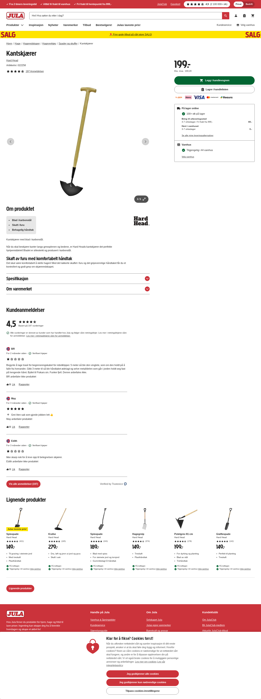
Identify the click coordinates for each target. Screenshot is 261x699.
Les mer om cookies (145, 662)
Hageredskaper (31, 43)
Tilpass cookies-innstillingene (143, 690)
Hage (18, 43)
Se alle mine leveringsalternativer (197, 135)
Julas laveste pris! (128, 25)
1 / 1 (139, 199)
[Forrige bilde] (10, 141)
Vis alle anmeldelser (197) (23, 484)
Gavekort (175, 4)
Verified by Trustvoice (111, 484)
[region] (130, 665)
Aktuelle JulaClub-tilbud (215, 630)
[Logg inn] (236, 15)
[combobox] (129, 15)
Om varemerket (19, 289)
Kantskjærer (86, 43)
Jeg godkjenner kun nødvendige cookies (142, 682)
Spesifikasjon (17, 278)
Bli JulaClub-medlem (213, 625)
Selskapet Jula (154, 620)
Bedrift (249, 4)
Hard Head (12, 60)
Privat (239, 4)
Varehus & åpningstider (102, 620)
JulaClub (162, 4)
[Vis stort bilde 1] (78, 141)
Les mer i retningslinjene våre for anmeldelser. (48, 336)
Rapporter (24, 384)
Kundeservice (224, 25)
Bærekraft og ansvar (157, 630)
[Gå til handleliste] (244, 15)
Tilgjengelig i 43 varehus (67, 569)
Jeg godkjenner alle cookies (143, 674)
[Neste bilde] (145, 141)
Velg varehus (248, 25)
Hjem (9, 43)
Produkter (12, 25)
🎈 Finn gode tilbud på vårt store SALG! (130, 34)
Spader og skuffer (68, 43)
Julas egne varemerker (158, 625)
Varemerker (70, 25)
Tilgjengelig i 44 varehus (25, 569)
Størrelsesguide (98, 630)
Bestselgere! (104, 25)
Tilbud (87, 25)
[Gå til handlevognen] (252, 15)
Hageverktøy (49, 43)
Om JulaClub (209, 620)
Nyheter (53, 25)
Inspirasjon (36, 25)
